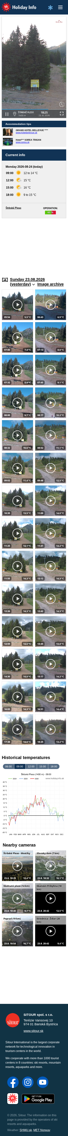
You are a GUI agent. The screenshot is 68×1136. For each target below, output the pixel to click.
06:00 (8, 766)
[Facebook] (13, 1082)
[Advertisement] (34, 245)
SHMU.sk (26, 1130)
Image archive (50, 284)
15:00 (42, 766)
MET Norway (41, 1130)
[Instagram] (28, 1082)
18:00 (54, 766)
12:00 (31, 766)
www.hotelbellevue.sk (26, 132)
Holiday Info (15, 4)
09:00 (20, 766)
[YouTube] (42, 1082)
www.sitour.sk (33, 1031)
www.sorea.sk (22, 142)
